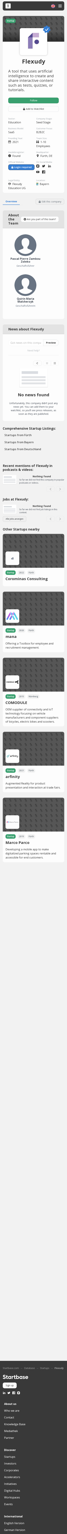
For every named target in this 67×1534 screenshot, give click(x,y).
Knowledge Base (14, 1424)
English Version (14, 1523)
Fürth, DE (46, 156)
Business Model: (16, 128)
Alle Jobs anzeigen (14, 518)
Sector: (11, 118)
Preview (51, 342)
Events (8, 1504)
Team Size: (41, 138)
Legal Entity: (14, 180)
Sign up (10, 1385)
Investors (10, 1463)
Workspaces (12, 1497)
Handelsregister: (16, 152)
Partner (9, 1438)
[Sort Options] (37, 363)
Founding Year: (15, 138)
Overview (11, 201)
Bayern (44, 184)
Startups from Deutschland (22, 449)
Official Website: (16, 162)
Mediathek (11, 1431)
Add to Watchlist (35, 108)
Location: (40, 180)
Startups (44, 1368)
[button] (53, 6)
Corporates (11, 1470)
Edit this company (51, 201)
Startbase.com (11, 1368)
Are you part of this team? (41, 219)
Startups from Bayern (19, 442)
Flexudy (59, 1368)
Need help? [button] (33, 350)
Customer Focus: (44, 128)
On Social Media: (44, 162)
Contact (9, 1417)
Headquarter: (42, 152)
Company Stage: (44, 118)
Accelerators (12, 1477)
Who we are (11, 1411)
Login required (23, 167)
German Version (14, 1530)
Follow (33, 100)
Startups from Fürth (18, 435)
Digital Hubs (12, 1490)
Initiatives (10, 1484)
